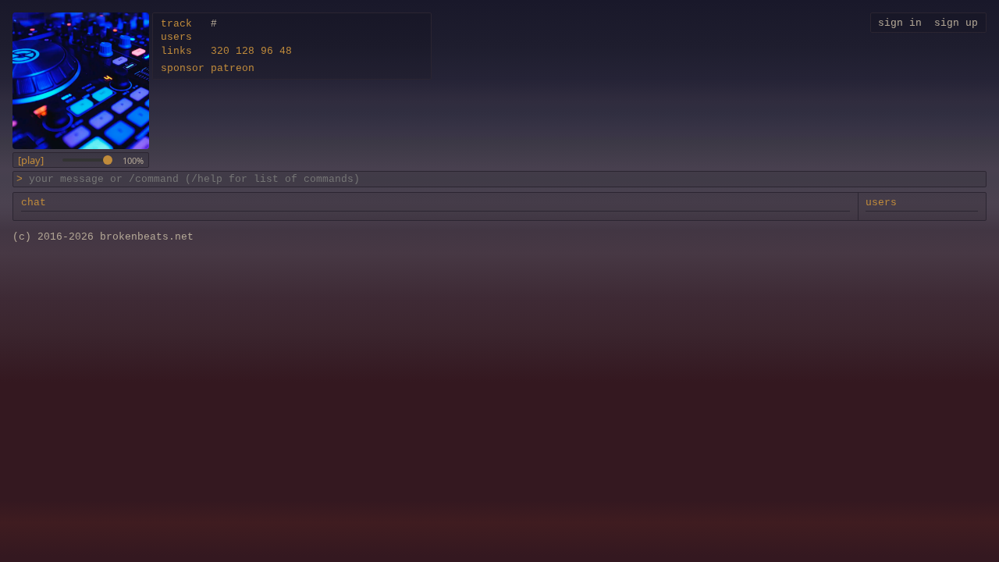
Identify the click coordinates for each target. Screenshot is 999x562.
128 (245, 51)
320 (220, 51)
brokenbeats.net (147, 237)
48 (285, 51)
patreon (232, 68)
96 (267, 51)
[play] (31, 160)
